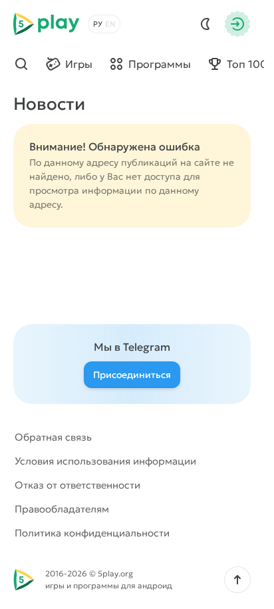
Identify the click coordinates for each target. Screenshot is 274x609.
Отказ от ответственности (77, 485)
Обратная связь (53, 437)
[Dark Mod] (205, 24)
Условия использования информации (105, 461)
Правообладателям (62, 509)
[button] (237, 579)
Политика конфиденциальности (92, 532)
